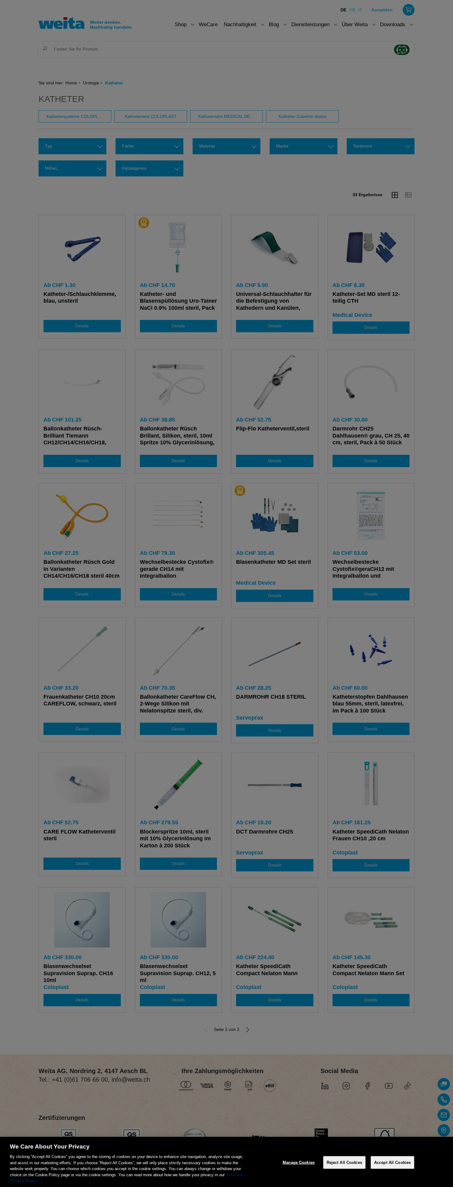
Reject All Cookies (344, 1162)
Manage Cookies (299, 1162)
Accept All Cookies (392, 1162)
